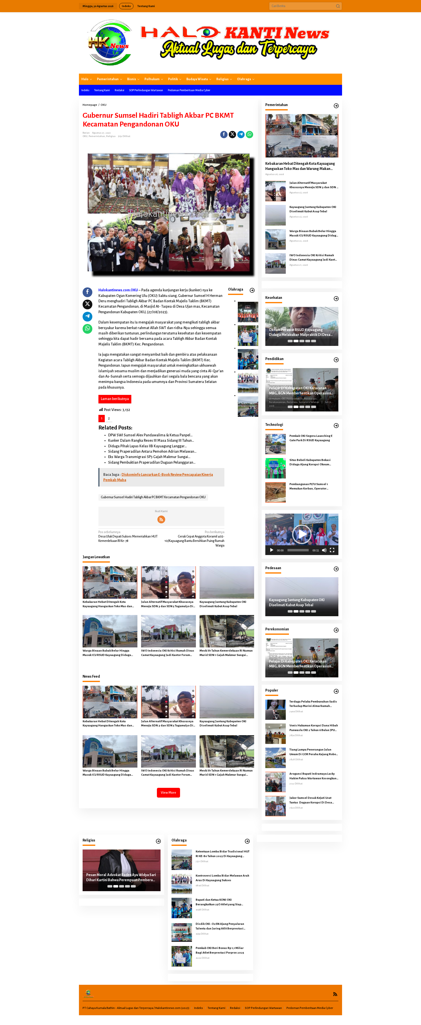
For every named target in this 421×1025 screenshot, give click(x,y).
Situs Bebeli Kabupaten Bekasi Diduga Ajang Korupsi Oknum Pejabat (310, 463)
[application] (301, 534)
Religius (110, 136)
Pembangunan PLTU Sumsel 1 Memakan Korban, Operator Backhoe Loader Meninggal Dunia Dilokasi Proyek (312, 487)
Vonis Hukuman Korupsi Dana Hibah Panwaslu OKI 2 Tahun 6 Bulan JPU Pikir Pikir (313, 728)
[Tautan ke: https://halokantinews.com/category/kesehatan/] (336, 299)
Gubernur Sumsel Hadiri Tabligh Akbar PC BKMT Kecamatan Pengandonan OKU (153, 497)
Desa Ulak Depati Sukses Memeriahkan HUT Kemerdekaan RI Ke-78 (128, 536)
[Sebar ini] (224, 134)
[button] (338, 6)
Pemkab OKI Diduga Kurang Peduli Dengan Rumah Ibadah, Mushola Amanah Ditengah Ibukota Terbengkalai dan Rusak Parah (120, 878)
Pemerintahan (97, 136)
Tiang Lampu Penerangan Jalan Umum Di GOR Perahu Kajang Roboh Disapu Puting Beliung (313, 752)
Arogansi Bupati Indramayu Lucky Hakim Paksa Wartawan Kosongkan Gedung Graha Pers (312, 776)
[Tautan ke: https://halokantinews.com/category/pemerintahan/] (336, 106)
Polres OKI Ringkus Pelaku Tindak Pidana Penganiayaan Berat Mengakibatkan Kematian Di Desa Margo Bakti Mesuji (301, 603)
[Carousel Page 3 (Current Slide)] (301, 341)
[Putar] (271, 550)
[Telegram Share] (241, 134)
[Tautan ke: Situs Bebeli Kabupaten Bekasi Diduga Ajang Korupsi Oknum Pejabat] (275, 468)
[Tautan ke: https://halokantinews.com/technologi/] (336, 426)
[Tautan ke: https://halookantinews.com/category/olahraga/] (252, 290)
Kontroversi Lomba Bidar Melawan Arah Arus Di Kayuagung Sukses (222, 878)
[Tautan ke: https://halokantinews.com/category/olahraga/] (247, 841)
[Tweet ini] (232, 134)
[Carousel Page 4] (307, 341)
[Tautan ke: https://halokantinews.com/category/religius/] (158, 841)
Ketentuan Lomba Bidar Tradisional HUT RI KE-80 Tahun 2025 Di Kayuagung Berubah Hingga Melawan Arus (222, 854)
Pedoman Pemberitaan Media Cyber (310, 1008)
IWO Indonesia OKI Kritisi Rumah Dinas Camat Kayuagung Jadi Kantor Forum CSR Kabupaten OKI (167, 653)
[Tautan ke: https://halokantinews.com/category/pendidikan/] (336, 360)
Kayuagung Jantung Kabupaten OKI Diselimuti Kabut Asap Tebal (223, 604)
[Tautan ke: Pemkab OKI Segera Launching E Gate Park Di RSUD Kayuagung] (275, 444)
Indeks (198, 1008)
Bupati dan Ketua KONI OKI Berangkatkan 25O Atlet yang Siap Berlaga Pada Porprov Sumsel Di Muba (222, 902)
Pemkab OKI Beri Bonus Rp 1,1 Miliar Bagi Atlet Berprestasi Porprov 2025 (220, 950)
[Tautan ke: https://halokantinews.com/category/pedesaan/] (336, 569)
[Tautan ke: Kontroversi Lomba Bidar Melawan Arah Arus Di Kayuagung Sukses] (248, 382)
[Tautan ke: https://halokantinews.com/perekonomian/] (336, 630)
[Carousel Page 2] (296, 341)
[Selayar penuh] (332, 550)
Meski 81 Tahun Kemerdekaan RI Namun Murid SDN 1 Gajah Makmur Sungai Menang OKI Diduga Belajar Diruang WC (227, 653)
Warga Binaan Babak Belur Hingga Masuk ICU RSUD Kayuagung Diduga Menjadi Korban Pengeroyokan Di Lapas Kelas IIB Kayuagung (109, 653)
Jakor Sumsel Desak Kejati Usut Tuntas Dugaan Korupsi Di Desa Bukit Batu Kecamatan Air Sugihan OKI (312, 800)
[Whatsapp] (249, 134)
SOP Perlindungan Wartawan (263, 1008)
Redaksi (235, 1008)
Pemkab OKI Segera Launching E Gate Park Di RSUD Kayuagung (310, 438)
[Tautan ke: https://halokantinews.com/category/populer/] (336, 691)
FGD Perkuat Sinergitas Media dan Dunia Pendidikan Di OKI (301, 389)
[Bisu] (324, 550)
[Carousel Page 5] (313, 341)
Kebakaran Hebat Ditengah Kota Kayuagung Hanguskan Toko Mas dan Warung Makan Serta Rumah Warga (107, 604)
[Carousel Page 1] (290, 341)
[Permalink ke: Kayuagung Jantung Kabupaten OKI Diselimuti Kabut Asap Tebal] (227, 582)
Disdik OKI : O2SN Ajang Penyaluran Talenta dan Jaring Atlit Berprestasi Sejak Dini (220, 926)
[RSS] (161, 519)
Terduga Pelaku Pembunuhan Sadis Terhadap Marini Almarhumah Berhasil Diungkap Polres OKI (313, 704)
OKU (85, 136)
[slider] (298, 550)
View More (168, 792)
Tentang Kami (216, 1008)
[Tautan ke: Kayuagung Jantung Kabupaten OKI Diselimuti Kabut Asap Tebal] (275, 215)
